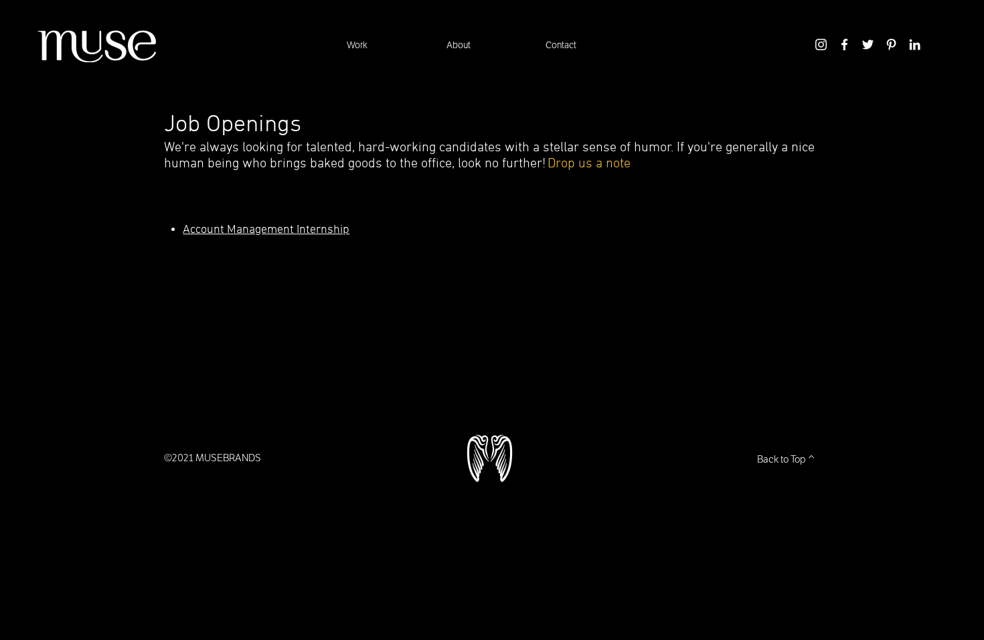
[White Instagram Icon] (821, 44)
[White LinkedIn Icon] (914, 44)
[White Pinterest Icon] (891, 44)
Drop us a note (589, 164)
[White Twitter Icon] (868, 44)
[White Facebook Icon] (844, 44)
